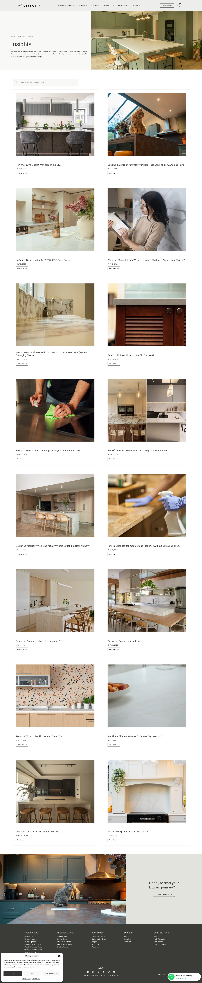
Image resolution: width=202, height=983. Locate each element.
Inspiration (107, 5)
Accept (12, 973)
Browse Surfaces (65, 5)
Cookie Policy (26, 979)
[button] (59, 956)
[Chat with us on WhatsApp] (171, 977)
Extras (94, 5)
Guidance (122, 5)
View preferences (51, 973)
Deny (32, 973)
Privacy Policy (36, 979)
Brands (82, 5)
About (135, 5)
